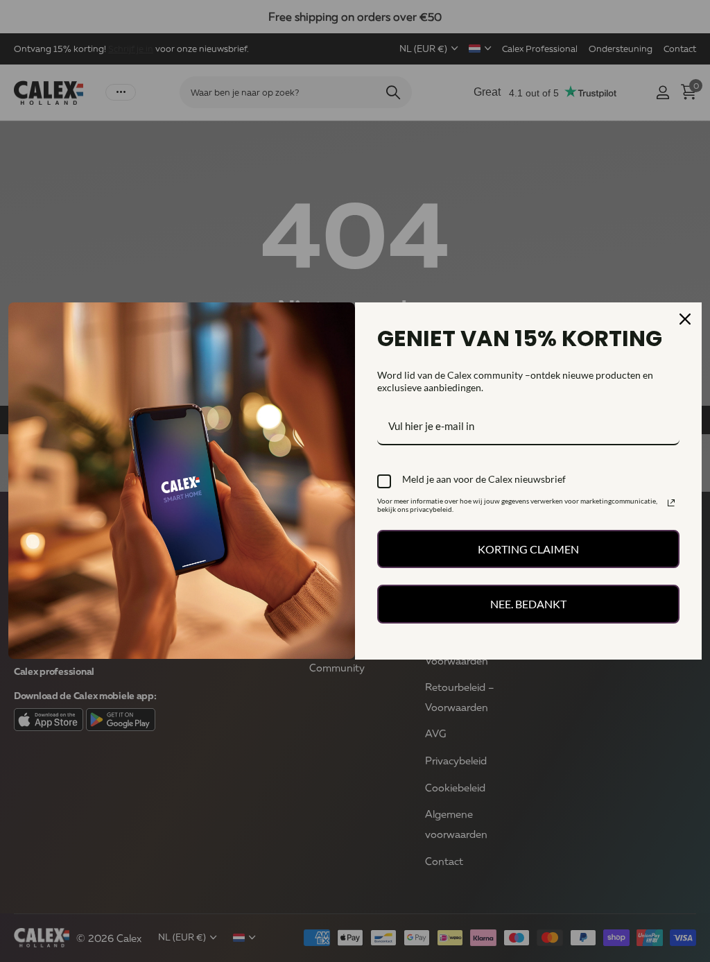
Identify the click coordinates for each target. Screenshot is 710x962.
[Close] (685, 319)
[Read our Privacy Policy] (671, 503)
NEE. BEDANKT (528, 603)
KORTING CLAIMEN (528, 549)
